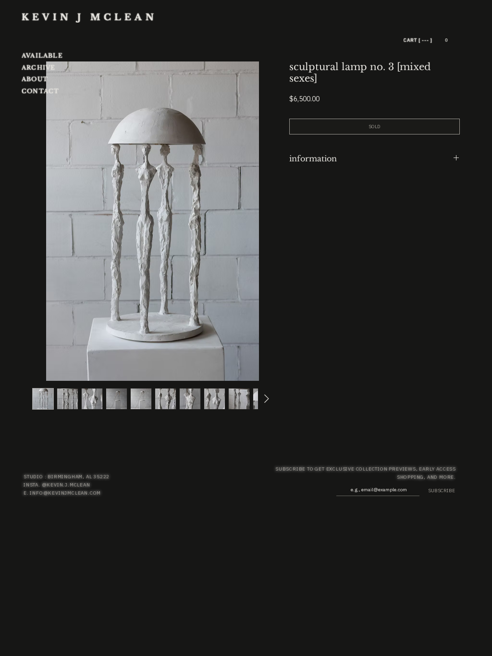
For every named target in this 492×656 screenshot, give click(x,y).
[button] (446, 40)
